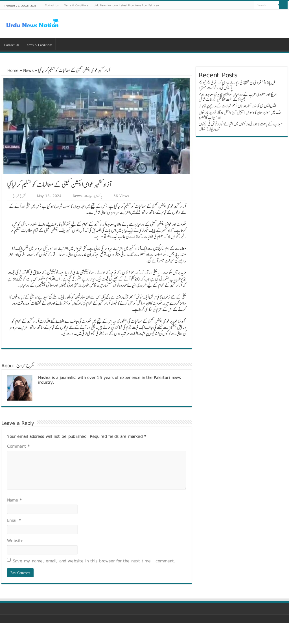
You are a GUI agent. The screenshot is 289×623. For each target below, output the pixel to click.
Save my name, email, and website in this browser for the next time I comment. (94, 560)
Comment (18, 446)
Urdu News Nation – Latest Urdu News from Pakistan (126, 5)
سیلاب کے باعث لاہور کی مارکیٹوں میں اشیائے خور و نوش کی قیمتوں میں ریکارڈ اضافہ (241, 126)
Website (15, 540)
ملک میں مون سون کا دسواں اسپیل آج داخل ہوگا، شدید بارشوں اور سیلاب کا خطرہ (240, 115)
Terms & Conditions (76, 5)
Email (14, 520)
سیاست (88, 196)
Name (14, 499)
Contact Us (51, 5)
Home (12, 70)
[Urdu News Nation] (32, 23)
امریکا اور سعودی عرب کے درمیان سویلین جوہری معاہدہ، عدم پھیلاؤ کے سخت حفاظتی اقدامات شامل (238, 97)
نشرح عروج (19, 196)
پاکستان (98, 196)
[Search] (283, 5)
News (28, 70)
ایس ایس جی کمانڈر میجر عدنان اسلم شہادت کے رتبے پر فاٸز (237, 105)
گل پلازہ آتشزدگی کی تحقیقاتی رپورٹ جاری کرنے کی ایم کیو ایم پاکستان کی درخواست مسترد (237, 85)
